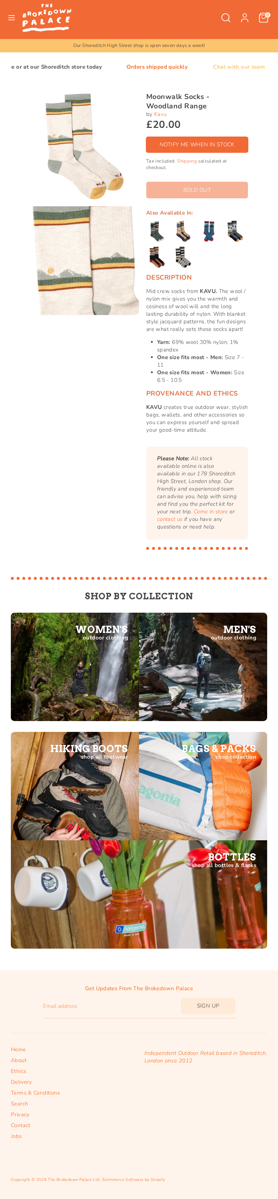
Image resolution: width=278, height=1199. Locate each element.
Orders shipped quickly (120, 66)
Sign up (208, 1005)
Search (19, 1103)
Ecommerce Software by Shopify (133, 1179)
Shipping (187, 161)
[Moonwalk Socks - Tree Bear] (183, 257)
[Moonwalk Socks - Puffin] (235, 231)
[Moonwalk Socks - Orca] (209, 231)
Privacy (20, 1114)
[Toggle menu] (11, 17)
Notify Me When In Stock (197, 144)
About (18, 1060)
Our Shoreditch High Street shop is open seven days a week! (139, 45)
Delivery (21, 1082)
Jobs (16, 1136)
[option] (139, 45)
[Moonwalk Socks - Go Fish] (157, 231)
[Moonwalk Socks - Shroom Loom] (157, 257)
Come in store (211, 511)
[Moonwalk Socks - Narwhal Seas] (183, 231)
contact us (170, 519)
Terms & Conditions (35, 1092)
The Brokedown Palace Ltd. (74, 1179)
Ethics (18, 1071)
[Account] (244, 14)
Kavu (160, 114)
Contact (20, 1125)
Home (18, 1049)
